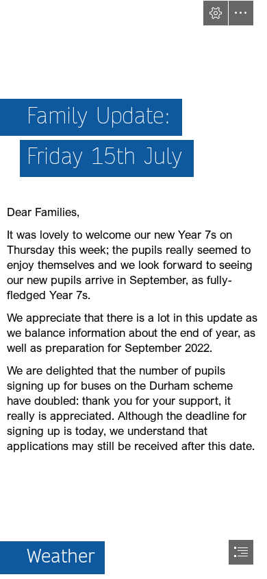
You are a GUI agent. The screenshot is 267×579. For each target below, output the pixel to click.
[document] (133, 289)
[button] (215, 13)
